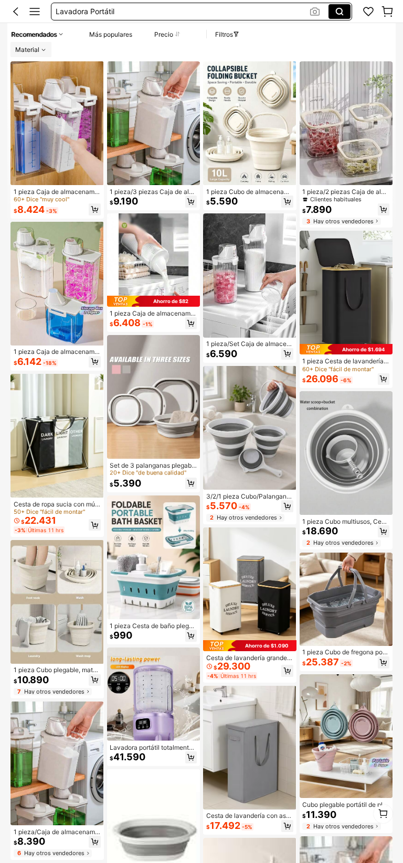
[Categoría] (34, 11)
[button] (15, 11)
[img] (153, 301)
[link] (368, 11)
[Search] (339, 11)
